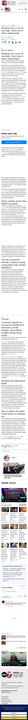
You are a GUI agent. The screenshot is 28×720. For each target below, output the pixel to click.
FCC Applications (19, 686)
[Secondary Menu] (3, 9)
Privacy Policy (13, 682)
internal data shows (10, 354)
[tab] (6, 596)
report (24, 606)
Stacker (4, 37)
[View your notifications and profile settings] (25, 596)
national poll (4, 72)
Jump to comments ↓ (6, 451)
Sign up (24, 585)
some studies (7, 399)
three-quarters (20, 85)
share (21, 606)
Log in (20, 585)
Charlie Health (4, 190)
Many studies (4, 342)
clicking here (12, 576)
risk (18, 367)
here (8, 580)
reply (6, 606)
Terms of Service (5, 682)
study (4, 269)
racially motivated (22, 82)
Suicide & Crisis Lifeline (14, 375)
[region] (14, 617)
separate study (20, 72)
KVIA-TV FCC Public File (7, 686)
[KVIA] (9, 9)
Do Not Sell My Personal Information (10, 687)
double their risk (12, 149)
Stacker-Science (14, 445)
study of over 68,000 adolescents (10, 356)
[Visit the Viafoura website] (23, 647)
